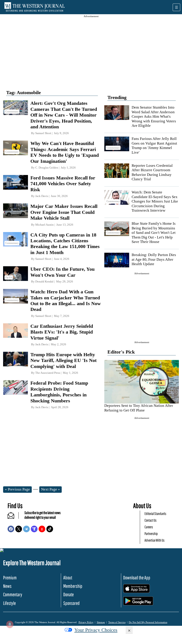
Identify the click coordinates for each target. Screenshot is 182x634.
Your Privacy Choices (95, 630)
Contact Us (150, 520)
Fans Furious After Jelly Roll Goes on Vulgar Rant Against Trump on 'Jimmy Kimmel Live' (154, 145)
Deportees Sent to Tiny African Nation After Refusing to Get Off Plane (138, 407)
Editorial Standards (155, 513)
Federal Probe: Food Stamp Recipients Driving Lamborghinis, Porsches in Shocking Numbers (59, 391)
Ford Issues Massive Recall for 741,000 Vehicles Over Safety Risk (62, 183)
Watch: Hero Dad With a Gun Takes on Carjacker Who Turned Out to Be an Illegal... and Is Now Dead (65, 300)
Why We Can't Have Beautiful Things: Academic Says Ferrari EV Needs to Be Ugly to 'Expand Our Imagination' (64, 152)
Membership (72, 586)
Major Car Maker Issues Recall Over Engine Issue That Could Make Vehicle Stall (63, 212)
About (67, 577)
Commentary (12, 594)
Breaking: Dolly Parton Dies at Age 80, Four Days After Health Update (154, 259)
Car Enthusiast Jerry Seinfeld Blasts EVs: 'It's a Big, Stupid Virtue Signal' (61, 332)
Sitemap (101, 622)
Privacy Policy (86, 622)
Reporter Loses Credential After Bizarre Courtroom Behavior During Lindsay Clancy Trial (152, 172)
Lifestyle (9, 603)
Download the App (136, 577)
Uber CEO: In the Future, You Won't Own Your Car (62, 272)
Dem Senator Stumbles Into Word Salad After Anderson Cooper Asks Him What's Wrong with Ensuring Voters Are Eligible (154, 116)
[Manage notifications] (9, 624)
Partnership (151, 533)
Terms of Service (117, 622)
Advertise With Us (154, 540)
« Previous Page (17, 489)
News (7, 586)
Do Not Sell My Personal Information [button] (148, 622)
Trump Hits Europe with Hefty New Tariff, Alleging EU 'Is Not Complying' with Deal (63, 360)
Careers (148, 527)
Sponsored (71, 603)
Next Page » (50, 489)
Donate (68, 594)
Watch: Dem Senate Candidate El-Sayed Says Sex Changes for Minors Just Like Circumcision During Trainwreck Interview (155, 201)
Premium (10, 577)
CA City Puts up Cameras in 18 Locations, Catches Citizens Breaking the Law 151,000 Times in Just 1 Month (65, 243)
